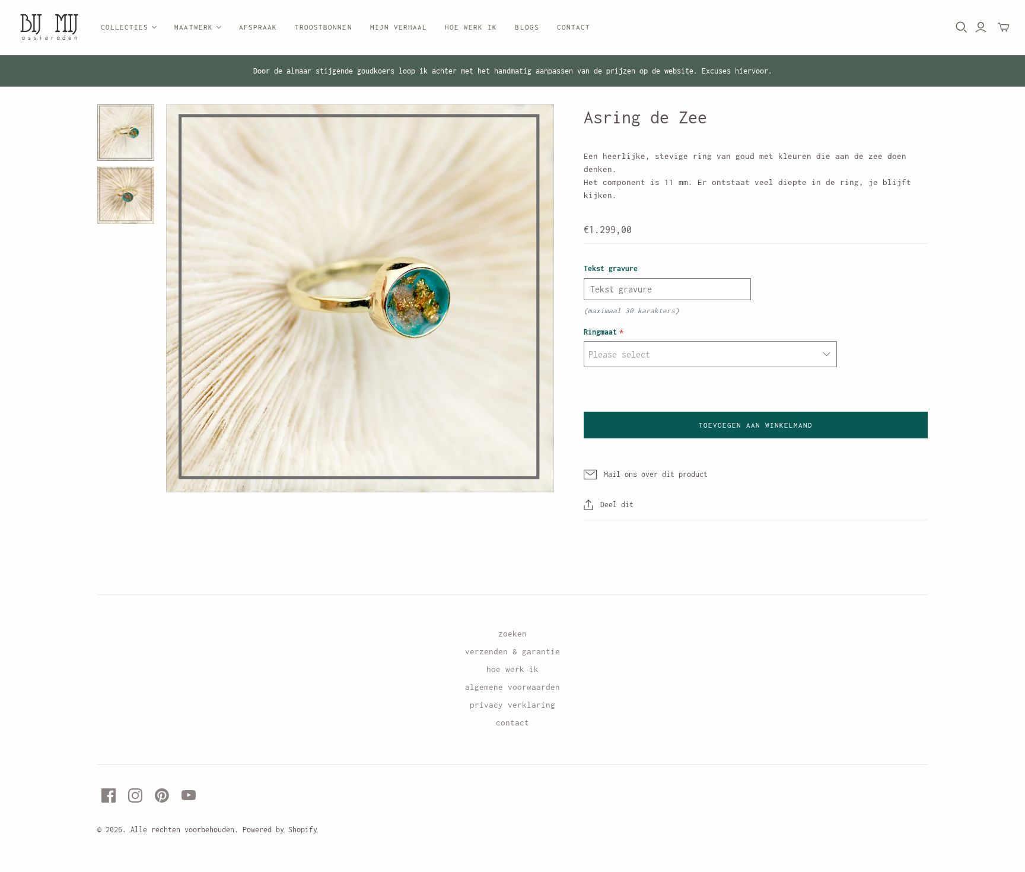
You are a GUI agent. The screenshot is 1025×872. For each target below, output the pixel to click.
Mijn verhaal (398, 27)
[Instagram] (135, 795)
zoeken (512, 633)
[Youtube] (189, 795)
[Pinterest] (162, 795)
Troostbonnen (323, 27)
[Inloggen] (981, 27)
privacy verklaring (512, 704)
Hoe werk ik (471, 27)
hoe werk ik (512, 669)
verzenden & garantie (512, 651)
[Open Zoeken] (961, 27)
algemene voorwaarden (512, 687)
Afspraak (258, 27)
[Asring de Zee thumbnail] (125, 132)
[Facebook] (108, 795)
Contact (573, 27)
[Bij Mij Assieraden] (49, 27)
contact (512, 722)
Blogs (527, 27)
